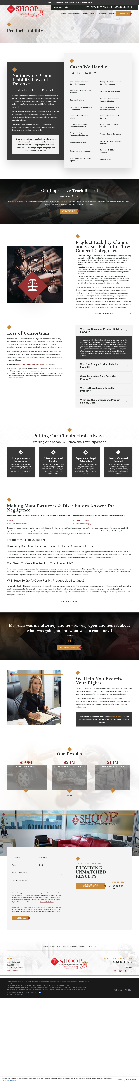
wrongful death (16, 357)
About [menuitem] (111, 14)
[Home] (26, 11)
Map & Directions (13, 971)
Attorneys (73, 946)
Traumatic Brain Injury (83, 524)
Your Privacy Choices (32, 992)
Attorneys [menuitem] (103, 14)
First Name (16, 857)
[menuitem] (9, 994)
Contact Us (92, 946)
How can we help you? (20, 880)
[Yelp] (126, 971)
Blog (66, 7)
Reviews (82, 946)
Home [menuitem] (63, 14)
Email (41, 865)
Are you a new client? (19, 873)
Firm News (58, 7)
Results (65, 946)
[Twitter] (115, 971)
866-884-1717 (123, 7)
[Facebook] (110, 971)
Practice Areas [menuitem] (74, 14)
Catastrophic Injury (82, 520)
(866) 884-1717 (118, 887)
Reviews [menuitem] (93, 14)
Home (45, 946)
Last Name (43, 857)
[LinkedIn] (131, 971)
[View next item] (71, 641)
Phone (14, 865)
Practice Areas (55, 946)
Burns (11, 520)
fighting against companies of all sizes (46, 357)
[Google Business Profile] (120, 971)
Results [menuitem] (85, 14)
